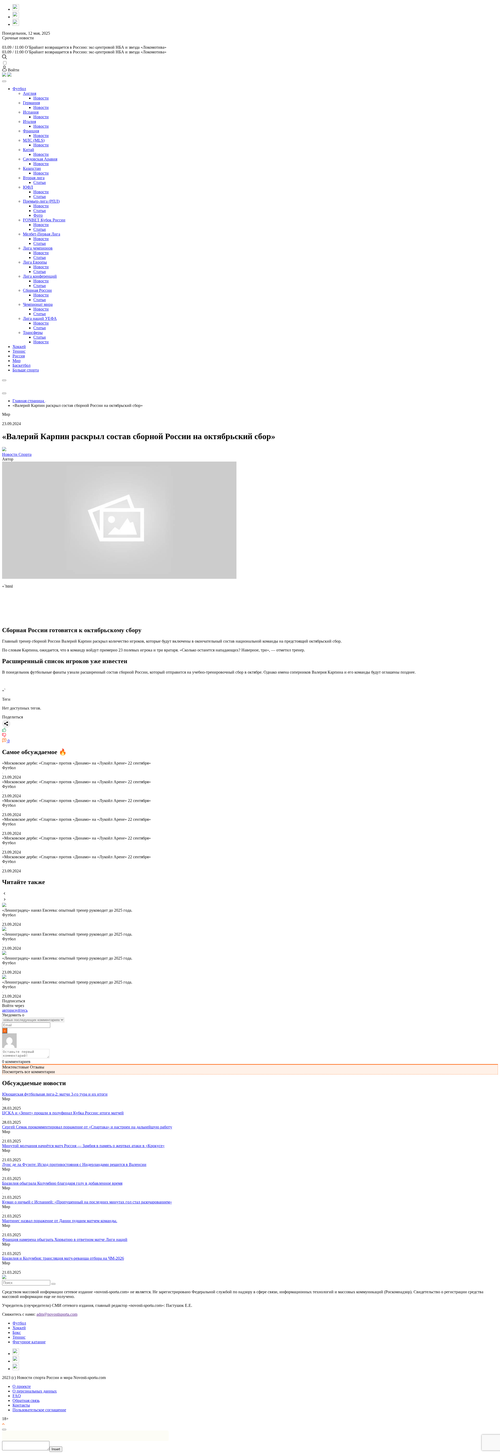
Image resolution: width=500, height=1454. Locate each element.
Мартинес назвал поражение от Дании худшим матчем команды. (59, 1221)
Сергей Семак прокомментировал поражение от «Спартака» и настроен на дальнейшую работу (87, 1127)
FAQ (16, 1396)
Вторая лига (34, 178)
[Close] (4, 380)
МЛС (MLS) (34, 140)
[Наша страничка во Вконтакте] (15, 17)
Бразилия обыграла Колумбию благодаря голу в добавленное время (62, 1183)
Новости (41, 98)
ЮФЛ (28, 187)
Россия (18, 356)
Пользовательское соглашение (39, 1410)
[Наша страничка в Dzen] (15, 9)
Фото (38, 215)
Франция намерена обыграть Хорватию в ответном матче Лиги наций (64, 1239)
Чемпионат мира (38, 304)
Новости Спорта (17, 454)
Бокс (16, 1332)
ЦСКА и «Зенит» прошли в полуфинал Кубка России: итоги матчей (63, 1113)
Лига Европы (35, 262)
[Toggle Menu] (4, 81)
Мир (16, 360)
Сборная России (37, 290)
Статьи (39, 182)
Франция (31, 131)
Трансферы (33, 332)
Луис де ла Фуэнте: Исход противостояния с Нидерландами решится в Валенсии (74, 1164)
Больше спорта (25, 370)
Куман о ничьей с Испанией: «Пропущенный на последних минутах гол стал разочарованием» (87, 1202)
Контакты (21, 1405)
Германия (31, 103)
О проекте (21, 1386)
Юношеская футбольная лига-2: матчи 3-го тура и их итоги (55, 1094)
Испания (31, 112)
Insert (56, 1449)
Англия (29, 93)
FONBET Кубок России (44, 220)
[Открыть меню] (4, 393)
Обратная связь (26, 1400)
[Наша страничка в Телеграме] (15, 24)
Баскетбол (21, 365)
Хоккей (19, 346)
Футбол (19, 88)
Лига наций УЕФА (40, 318)
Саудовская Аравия (40, 159)
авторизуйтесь (15, 1010)
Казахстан (32, 168)
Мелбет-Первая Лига (41, 234)
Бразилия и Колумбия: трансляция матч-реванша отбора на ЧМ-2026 (63, 1258)
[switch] (5, 63)
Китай (28, 149)
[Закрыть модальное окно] (4, 1429)
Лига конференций (40, 276)
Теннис (19, 351)
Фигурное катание (29, 1342)
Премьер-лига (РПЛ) (41, 201)
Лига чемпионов (38, 248)
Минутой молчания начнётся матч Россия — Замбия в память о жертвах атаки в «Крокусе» (83, 1146)
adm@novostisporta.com (56, 1314)
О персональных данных (34, 1391)
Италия (29, 121)
